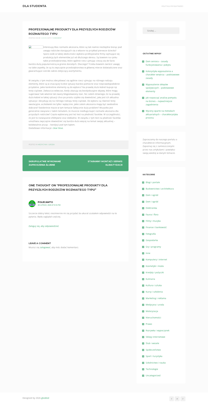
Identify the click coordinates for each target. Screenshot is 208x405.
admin (44, 38)
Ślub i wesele (152, 343)
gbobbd (45, 397)
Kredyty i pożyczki (155, 272)
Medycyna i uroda (46, 145)
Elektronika (151, 208)
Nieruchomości (153, 317)
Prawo (149, 323)
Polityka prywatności (172, 6)
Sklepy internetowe (155, 336)
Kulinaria (150, 278)
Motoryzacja (152, 311)
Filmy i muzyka (153, 220)
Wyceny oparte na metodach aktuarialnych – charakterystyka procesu (162, 114)
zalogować (45, 247)
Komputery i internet (156, 259)
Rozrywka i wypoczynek (157, 330)
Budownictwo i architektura (160, 188)
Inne (148, 253)
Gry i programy (153, 246)
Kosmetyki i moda (155, 266)
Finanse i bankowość (156, 227)
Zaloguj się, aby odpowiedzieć (44, 226)
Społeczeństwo (153, 349)
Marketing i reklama (156, 298)
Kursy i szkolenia (154, 291)
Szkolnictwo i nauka (156, 362)
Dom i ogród (152, 195)
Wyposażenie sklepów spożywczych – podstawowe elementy (160, 88)
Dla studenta (34, 6)
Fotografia (151, 233)
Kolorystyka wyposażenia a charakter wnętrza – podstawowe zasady (162, 74)
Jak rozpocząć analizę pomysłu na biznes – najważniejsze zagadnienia (161, 101)
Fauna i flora (152, 214)
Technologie (152, 369)
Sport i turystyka (154, 356)
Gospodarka (152, 240)
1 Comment (57, 38)
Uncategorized (153, 375)
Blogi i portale (153, 182)
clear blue (58, 128)
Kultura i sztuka (154, 285)
